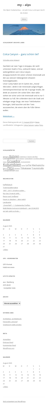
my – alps (24, 5)
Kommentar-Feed (9, 345)
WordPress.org (8, 348)
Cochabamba (9, 158)
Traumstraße (38, 168)
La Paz (29, 165)
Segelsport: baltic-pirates (12, 325)
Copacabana (29, 158)
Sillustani (17, 168)
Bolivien (14, 156)
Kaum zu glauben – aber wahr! (14, 199)
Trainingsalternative (10, 187)
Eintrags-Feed (8, 342)
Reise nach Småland (10, 196)
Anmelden (7, 339)
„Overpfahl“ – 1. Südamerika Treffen (16, 205)
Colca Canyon (29, 125)
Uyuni (17, 170)
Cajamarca (23, 157)
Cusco (5, 162)
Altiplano (6, 157)
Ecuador (14, 161)
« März (5, 249)
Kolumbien (12, 164)
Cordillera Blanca (38, 158)
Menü (24, 19)
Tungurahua (9, 170)
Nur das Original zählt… (11, 193)
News (37, 122)
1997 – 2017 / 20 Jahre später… (14, 190)
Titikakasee (25, 168)
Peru (41, 125)
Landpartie (7, 202)
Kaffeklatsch (7, 184)
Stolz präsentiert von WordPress (14, 401)
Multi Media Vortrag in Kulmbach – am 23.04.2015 (21, 208)
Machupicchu (38, 165)
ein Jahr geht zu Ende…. (11, 211)
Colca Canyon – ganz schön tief (21, 54)
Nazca (5, 168)
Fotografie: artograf (10, 322)
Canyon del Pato (32, 157)
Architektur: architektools (12, 319)
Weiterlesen (9, 116)
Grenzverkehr (25, 162)
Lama (37, 125)
